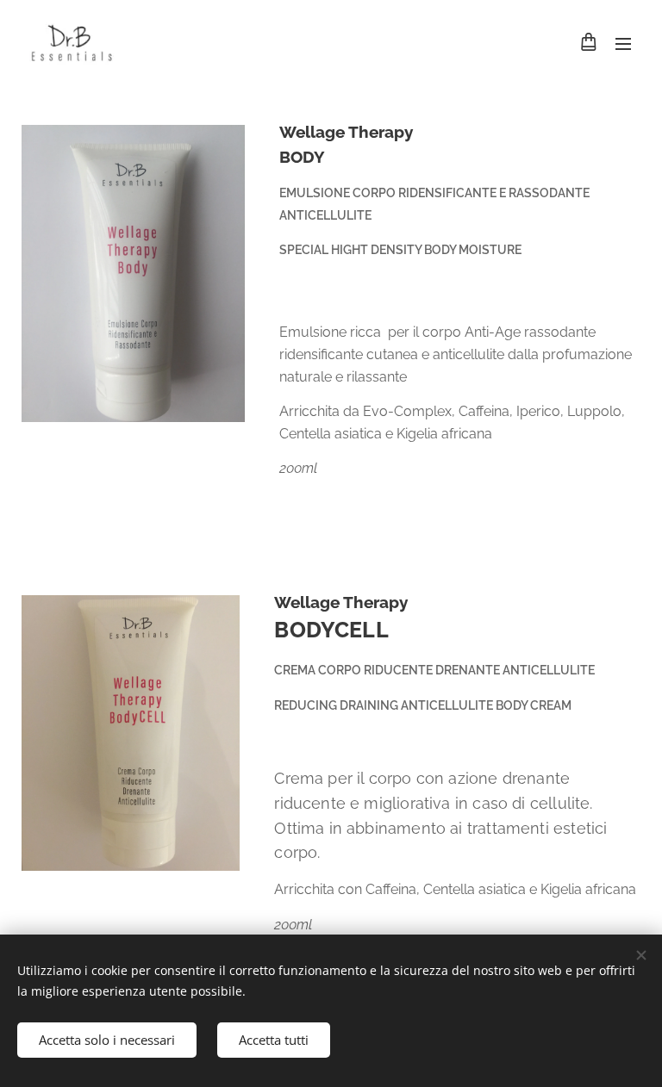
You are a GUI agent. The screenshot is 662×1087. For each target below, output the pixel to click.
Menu (623, 43)
